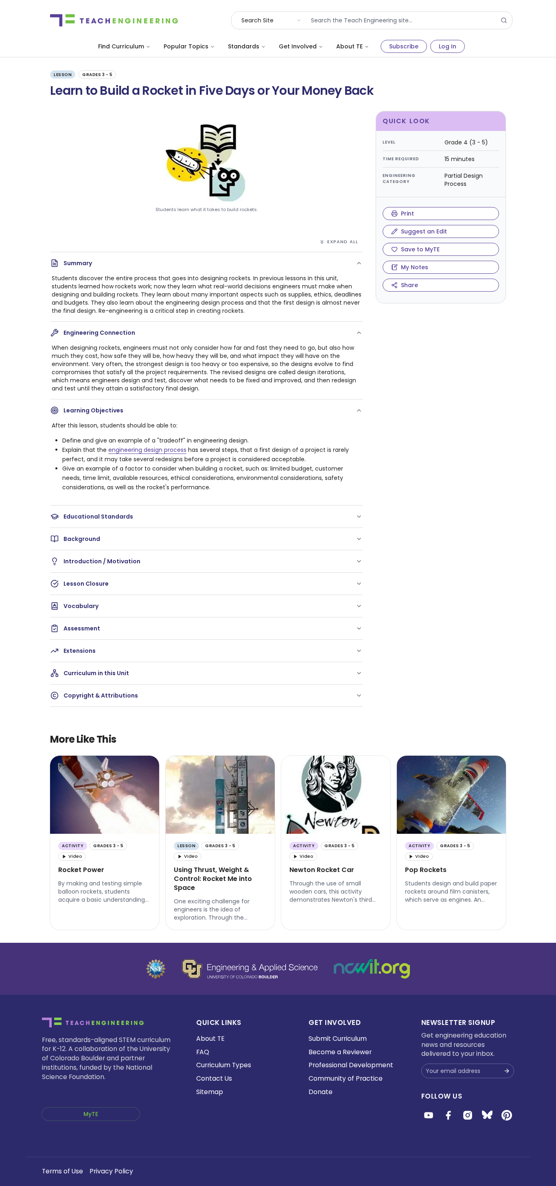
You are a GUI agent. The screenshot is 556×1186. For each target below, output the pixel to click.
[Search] (504, 20)
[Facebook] (448, 1115)
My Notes (414, 267)
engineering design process (147, 450)
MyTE (90, 1114)
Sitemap (209, 1092)
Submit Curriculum (338, 1038)
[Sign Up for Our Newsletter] (506, 1071)
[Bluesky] (487, 1115)
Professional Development (351, 1065)
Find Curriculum (121, 46)
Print (407, 213)
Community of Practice (346, 1078)
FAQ (202, 1052)
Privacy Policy (111, 1171)
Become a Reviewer (340, 1052)
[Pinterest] (506, 1115)
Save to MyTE (420, 249)
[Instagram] (467, 1115)
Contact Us (214, 1078)
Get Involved (298, 46)
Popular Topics (186, 46)
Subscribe (403, 46)
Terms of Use (62, 1171)
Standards (243, 46)
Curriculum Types (223, 1065)
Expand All (342, 241)
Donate (321, 1092)
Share (409, 285)
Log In (447, 46)
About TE (349, 46)
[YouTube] (428, 1115)
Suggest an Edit (424, 231)
